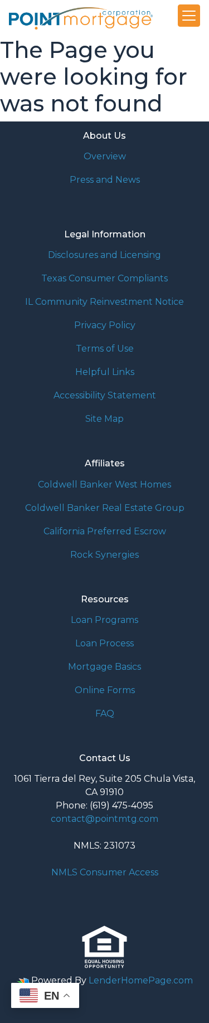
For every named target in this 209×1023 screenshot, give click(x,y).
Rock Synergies (104, 554)
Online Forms (105, 690)
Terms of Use (105, 348)
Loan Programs (104, 620)
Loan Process (104, 643)
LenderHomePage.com (141, 980)
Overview (105, 156)
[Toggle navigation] (189, 15)
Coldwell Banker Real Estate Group (104, 508)
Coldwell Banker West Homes (104, 484)
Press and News (105, 179)
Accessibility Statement (105, 395)
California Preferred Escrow (104, 531)
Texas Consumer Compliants (104, 278)
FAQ (104, 713)
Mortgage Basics (104, 666)
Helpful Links (104, 372)
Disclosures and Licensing (104, 255)
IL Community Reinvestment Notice (104, 301)
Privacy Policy (104, 325)
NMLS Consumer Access (104, 872)
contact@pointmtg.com (104, 818)
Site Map (104, 418)
